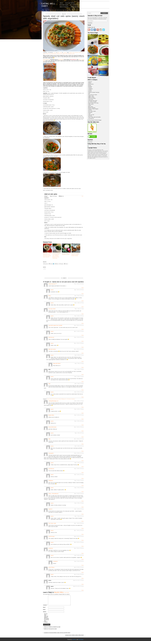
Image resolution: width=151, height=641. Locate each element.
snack (46, 10)
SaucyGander (60, 59)
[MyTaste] (92, 136)
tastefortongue (51, 536)
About (61, 3)
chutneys (90, 87)
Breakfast (90, 86)
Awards (89, 83)
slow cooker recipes (92, 111)
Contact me (80, 3)
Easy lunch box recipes (92, 94)
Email (44, 609)
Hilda (49, 439)
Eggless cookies (91, 97)
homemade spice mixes (92, 100)
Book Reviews (91, 84)
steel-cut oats (59, 53)
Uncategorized (91, 118)
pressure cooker (78, 52)
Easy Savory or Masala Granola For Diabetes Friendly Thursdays (75, 254)
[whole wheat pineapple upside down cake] (103, 39)
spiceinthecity (51, 468)
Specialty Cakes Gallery (77, 7)
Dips (89, 93)
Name (44, 607)
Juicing (89, 105)
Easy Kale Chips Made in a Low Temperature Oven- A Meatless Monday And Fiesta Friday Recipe (56, 256)
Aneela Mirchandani (52, 427)
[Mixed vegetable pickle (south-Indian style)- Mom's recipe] (103, 50)
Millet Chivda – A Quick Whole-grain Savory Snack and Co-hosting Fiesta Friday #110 (47, 255)
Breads (89, 85)
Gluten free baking (91, 98)
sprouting (90, 116)
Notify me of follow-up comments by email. (52, 627)
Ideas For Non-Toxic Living (93, 103)
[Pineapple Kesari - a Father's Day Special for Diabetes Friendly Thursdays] (93, 60)
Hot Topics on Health (92, 101)
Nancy (49, 295)
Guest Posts (90, 99)
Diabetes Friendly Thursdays (93, 92)
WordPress (74, 639)
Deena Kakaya (51, 567)
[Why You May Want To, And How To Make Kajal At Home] (93, 39)
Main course (90, 106)
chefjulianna (50, 480)
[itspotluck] (90, 141)
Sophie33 (50, 509)
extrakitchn (50, 548)
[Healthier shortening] (103, 71)
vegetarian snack (71, 53)
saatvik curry (48, 53)
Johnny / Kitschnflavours (53, 493)
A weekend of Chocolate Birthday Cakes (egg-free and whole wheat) (57, 632)
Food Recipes (80, 639)
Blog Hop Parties (69, 3)
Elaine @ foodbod (52, 349)
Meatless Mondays (91, 107)
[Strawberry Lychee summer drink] (93, 71)
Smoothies (90, 112)
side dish (90, 110)
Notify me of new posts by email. (50, 628)
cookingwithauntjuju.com (53, 401)
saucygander (51, 453)
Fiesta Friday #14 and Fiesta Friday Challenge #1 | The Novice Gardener (61, 399)
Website (44, 611)
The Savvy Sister (52, 309)
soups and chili (91, 114)
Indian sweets (91, 104)
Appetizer (90, 81)
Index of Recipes (64, 7)
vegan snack (65, 53)
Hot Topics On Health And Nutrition (79, 5)
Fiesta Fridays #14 (46, 59)
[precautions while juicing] (103, 60)
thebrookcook (51, 337)
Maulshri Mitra (51, 415)
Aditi (49, 383)
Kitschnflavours (73, 59)
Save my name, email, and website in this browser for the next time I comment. (46, 618)
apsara (65, 52)
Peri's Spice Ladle (52, 523)
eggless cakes (91, 96)
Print (82, 196)
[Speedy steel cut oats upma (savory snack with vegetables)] (93, 50)
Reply (83, 287)
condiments (90, 88)
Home (43, 10)
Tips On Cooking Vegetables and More (65, 254)
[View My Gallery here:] (92, 127)
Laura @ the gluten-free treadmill (55, 325)
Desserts (90, 91)
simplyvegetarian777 (52, 284)
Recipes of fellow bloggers (93, 108)
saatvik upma (53, 53)
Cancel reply (66, 592)
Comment (45, 605)
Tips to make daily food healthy (94, 117)
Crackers (90, 90)
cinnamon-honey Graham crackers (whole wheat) (74, 635)
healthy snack (71, 52)
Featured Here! (64, 5)
